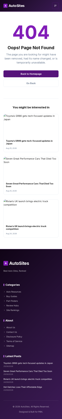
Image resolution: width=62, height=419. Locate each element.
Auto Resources (13, 291)
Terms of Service (14, 341)
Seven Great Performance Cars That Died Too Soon (27, 371)
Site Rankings (12, 310)
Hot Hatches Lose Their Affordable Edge (22, 387)
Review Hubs (12, 305)
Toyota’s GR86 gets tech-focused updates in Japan (28, 363)
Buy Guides (11, 296)
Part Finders (12, 301)
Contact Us (11, 332)
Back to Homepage (31, 73)
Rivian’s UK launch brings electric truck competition (27, 379)
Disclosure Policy (14, 336)
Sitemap (10, 346)
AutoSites (15, 6)
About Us (10, 327)
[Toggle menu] (55, 6)
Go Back (31, 83)
